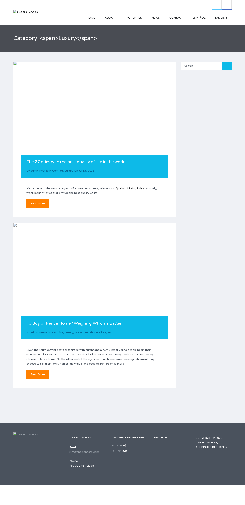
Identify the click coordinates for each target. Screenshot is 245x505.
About (110, 17)
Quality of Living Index (130, 188)
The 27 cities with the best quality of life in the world (76, 162)
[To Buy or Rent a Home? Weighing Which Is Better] (94, 277)
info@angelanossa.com (84, 452)
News (156, 17)
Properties (133, 17)
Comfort (57, 170)
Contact (176, 17)
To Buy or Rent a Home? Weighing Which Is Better (74, 323)
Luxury (69, 170)
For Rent (116, 450)
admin (34, 170)
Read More (37, 203)
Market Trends (84, 332)
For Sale (116, 445)
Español (198, 17)
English (221, 17)
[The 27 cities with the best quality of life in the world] (94, 116)
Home (91, 17)
